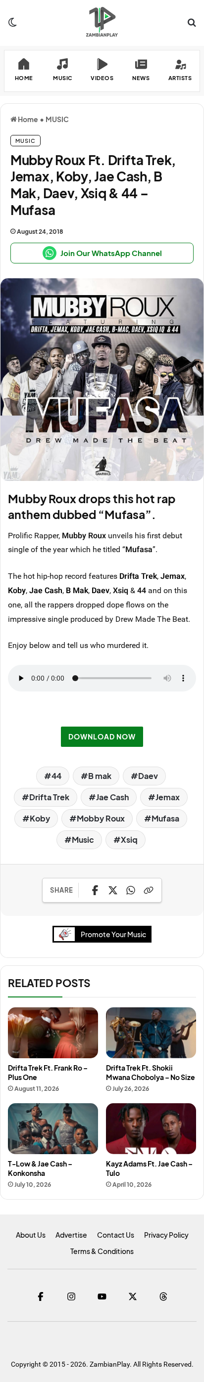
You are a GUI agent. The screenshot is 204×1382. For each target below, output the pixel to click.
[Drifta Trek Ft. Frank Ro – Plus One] (53, 1032)
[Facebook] (40, 1296)
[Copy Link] (148, 890)
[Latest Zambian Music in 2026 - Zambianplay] (101, 22)
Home (27, 119)
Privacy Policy (166, 1234)
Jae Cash (45, 590)
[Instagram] (71, 1296)
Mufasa (165, 818)
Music (83, 839)
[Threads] (163, 1296)
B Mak (77, 590)
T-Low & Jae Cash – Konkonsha (40, 1168)
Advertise (71, 1234)
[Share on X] (113, 890)
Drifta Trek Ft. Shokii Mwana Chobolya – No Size (150, 1072)
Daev (100, 590)
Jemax (172, 575)
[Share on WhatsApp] (131, 890)
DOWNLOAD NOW (102, 736)
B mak (99, 776)
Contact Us (115, 1234)
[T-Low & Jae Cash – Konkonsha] (53, 1128)
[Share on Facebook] (95, 890)
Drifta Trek (138, 575)
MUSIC (57, 119)
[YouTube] (102, 1296)
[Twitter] (132, 1296)
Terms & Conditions (102, 1251)
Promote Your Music (113, 934)
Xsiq (129, 839)
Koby (17, 590)
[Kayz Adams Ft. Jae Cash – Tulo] (151, 1128)
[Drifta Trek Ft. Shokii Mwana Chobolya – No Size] (151, 1032)
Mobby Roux (101, 818)
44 (56, 776)
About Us (31, 1234)
